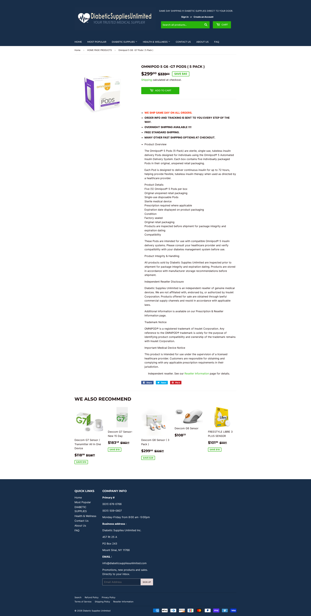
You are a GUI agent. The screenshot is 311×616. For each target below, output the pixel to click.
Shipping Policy (102, 601)
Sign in (185, 17)
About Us (202, 41)
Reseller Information (197, 373)
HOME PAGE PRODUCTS (99, 50)
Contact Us (183, 41)
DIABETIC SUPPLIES (123, 41)
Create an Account (203, 17)
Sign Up (147, 582)
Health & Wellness (155, 41)
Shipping (146, 79)
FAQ (216, 41)
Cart (224, 24)
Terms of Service (83, 601)
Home (78, 41)
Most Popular (96, 41)
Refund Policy (91, 597)
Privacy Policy (108, 597)
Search (78, 597)
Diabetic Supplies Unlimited (96, 610)
